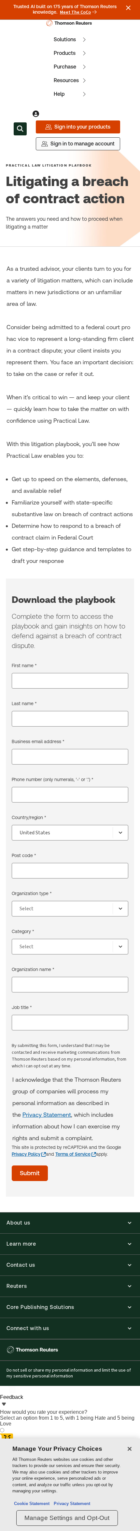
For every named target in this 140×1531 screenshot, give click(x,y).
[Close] (129, 1449)
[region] (70, 1484)
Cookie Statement (31, 1503)
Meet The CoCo (75, 12)
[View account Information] (35, 113)
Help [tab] (59, 94)
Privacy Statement (46, 1114)
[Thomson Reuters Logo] (70, 23)
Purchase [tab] (65, 67)
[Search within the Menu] (20, 128)
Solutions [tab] (65, 39)
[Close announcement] (128, 8)
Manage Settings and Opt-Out (67, 1517)
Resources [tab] (66, 80)
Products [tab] (65, 53)
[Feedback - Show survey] (4, 1404)
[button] (70, 1223)
